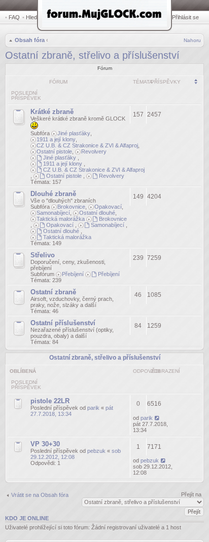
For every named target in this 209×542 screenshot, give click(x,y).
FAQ (14, 17)
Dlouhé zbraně (53, 194)
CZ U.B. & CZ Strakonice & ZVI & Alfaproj (87, 145)
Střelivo (42, 255)
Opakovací (108, 207)
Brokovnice (71, 207)
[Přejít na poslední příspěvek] (157, 418)
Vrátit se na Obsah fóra (39, 495)
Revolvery (94, 151)
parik (93, 408)
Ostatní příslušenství (62, 323)
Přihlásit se (185, 17)
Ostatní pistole (54, 151)
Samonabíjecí (53, 213)
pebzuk (96, 451)
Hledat (34, 17)
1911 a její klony (56, 139)
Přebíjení (73, 274)
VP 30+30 (45, 444)
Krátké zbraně (52, 111)
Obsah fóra (30, 40)
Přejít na (191, 494)
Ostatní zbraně (53, 292)
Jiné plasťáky (73, 133)
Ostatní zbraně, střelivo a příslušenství (92, 55)
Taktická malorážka (61, 219)
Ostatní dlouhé (97, 213)
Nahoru (192, 40)
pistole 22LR (49, 401)
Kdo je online (27, 518)
